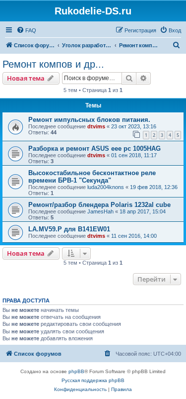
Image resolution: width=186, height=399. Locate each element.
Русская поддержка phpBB (93, 380)
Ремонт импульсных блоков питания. (89, 119)
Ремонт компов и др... (53, 64)
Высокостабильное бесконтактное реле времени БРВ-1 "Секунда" (92, 176)
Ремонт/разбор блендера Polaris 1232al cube (99, 204)
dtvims (96, 126)
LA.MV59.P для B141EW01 (69, 229)
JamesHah (100, 211)
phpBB (76, 371)
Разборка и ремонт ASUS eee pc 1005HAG (94, 148)
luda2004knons (105, 187)
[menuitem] (26, 30)
